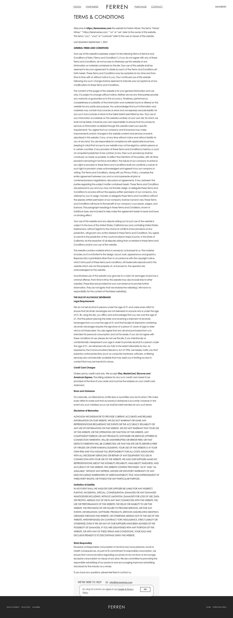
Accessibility (36, 607)
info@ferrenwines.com (121, 582)
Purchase (141, 6)
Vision (77, 6)
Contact (157, 6)
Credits (208, 607)
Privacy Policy (25, 607)
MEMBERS (220, 6)
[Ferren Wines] (116, 607)
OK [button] (145, 589)
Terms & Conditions (13, 607)
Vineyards (92, 6)
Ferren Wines (116, 6)
